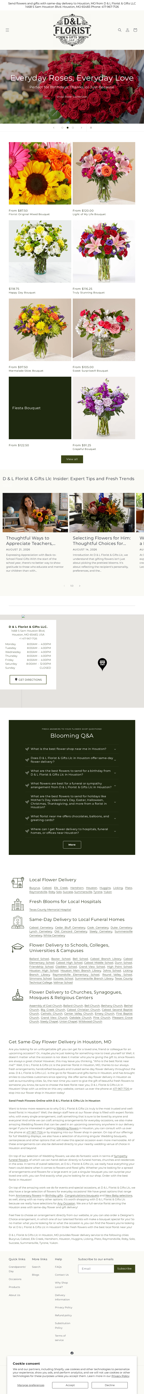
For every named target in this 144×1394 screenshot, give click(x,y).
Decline (110, 1385)
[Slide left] (64, 586)
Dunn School (123, 962)
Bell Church (92, 1005)
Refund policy (63, 1315)
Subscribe (124, 1268)
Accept (70, 1385)
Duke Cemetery (121, 927)
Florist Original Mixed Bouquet (29, 214)
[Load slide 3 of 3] (73, 127)
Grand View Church (54, 1017)
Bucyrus (34, 887)
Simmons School (40, 978)
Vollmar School (63, 982)
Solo (59, 892)
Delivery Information (62, 1297)
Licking (118, 887)
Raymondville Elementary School (76, 974)
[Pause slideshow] (90, 128)
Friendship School (41, 966)
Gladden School (66, 966)
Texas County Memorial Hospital (50, 909)
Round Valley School (117, 974)
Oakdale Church (80, 1017)
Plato (128, 887)
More (72, 844)
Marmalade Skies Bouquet (26, 370)
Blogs (35, 1274)
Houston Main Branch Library (81, 970)
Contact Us (62, 1274)
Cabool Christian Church (83, 1009)
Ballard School (39, 958)
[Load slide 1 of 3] (62, 127)
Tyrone (97, 892)
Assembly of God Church (45, 1005)
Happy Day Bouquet (22, 292)
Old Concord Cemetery (70, 931)
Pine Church (101, 1017)
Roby (51, 892)
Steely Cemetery (101, 931)
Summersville (83, 892)
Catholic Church (51, 1013)
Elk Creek (61, 887)
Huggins (105, 887)
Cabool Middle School (98, 962)
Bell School (80, 958)
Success (68, 892)
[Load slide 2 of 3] (67, 127)
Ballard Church (73, 1005)
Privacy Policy (120, 1376)
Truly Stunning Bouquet (89, 292)
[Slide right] (80, 586)
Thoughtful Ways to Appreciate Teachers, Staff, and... (29, 540)
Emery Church (104, 1013)
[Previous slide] (54, 128)
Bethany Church (112, 1005)
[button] (7, 30)
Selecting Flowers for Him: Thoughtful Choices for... (102, 540)
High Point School (119, 966)
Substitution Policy (62, 1325)
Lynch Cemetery (40, 931)
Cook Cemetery (97, 927)
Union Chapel (68, 1021)
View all (72, 459)
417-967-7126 (121, 1088)
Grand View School (92, 966)
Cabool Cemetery (41, 927)
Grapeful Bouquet (84, 449)
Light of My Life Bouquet (89, 214)
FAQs (58, 1266)
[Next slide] (81, 128)
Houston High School (43, 970)
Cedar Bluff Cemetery (70, 927)
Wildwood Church (90, 1021)
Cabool (46, 887)
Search (36, 1266)
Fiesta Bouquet (26, 408)
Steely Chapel (49, 1021)
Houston (91, 887)
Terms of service (60, 1338)
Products (14, 1287)
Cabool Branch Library (105, 958)
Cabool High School (69, 962)
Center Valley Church (78, 1013)
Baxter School (60, 958)
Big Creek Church (53, 1009)
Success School (63, 978)
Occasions (15, 1279)
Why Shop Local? (61, 1285)
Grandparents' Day (17, 1269)
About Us (14, 1295)
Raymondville (38, 892)
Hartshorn (77, 887)
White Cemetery (54, 935)
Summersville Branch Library (94, 978)
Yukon (108, 892)
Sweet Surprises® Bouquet (90, 370)
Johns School (112, 970)
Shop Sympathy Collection (72, 101)
